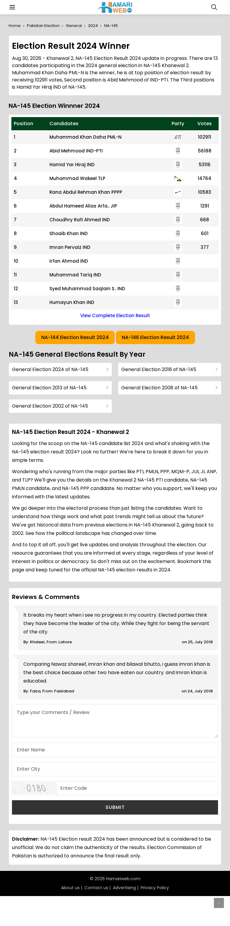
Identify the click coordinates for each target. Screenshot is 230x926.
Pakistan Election (43, 25)
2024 (93, 25)
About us (70, 888)
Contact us (96, 888)
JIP (114, 206)
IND (91, 164)
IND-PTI (94, 151)
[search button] (214, 7)
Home (15, 25)
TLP (101, 178)
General (74, 25)
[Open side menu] (11, 7)
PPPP (116, 192)
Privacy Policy (155, 888)
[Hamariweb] (115, 7)
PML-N (114, 137)
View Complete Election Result (115, 315)
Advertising (124, 888)
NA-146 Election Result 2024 (155, 337)
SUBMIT (115, 807)
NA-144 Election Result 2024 (75, 337)
